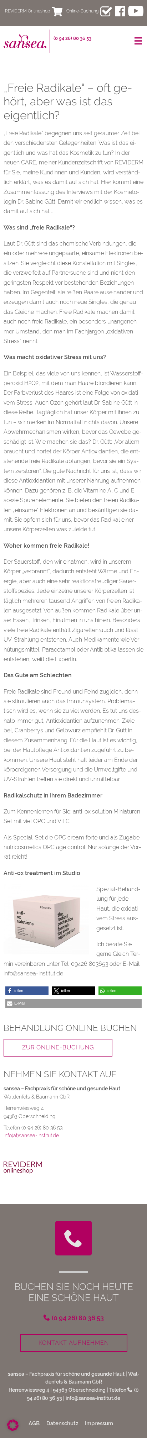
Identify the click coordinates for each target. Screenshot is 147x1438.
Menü (138, 40)
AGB (34, 1423)
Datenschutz (62, 1423)
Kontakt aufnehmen (74, 1342)
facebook (120, 11)
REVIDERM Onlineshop (27, 11)
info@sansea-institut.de (93, 1398)
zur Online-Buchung (58, 1047)
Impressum (99, 1423)
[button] (27, 990)
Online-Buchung (82, 11)
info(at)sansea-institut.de (31, 1135)
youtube (135, 11)
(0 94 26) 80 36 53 (72, 38)
